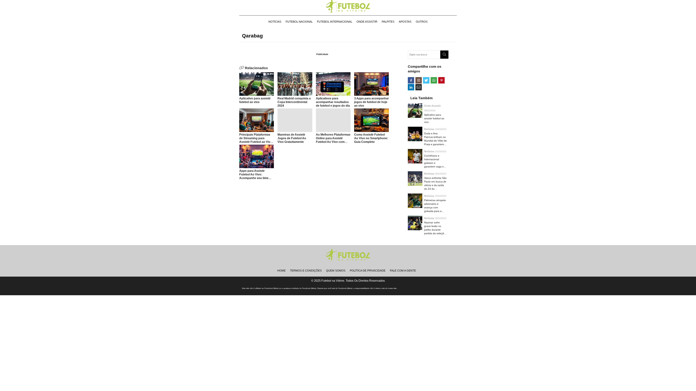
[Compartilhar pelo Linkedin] (411, 87)
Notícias (274, 21)
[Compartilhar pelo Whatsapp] (434, 80)
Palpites (388, 21)
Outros (422, 21)
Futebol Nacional (299, 21)
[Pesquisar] (444, 55)
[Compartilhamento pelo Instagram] (418, 80)
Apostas (405, 21)
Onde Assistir (367, 21)
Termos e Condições (306, 270)
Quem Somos (335, 270)
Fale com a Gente (403, 270)
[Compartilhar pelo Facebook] (411, 80)
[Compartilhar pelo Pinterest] (441, 80)
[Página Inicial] (348, 6)
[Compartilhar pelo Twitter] (426, 80)
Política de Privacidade (368, 270)
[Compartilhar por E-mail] (418, 87)
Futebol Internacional (334, 21)
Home (281, 270)
